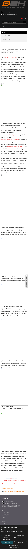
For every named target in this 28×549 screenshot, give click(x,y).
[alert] (14, 537)
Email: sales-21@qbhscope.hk (10, 503)
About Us (4, 521)
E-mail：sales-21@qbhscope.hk (10, 14)
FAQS (3, 523)
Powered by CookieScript (14, 547)
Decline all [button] (20, 542)
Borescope (4, 510)
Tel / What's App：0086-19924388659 (11, 12)
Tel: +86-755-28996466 (9, 501)
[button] (14, 545)
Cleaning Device (5, 512)
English (25, 18)
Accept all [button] (7, 542)
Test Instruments (5, 514)
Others (3, 517)
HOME (3, 26)
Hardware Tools (5, 515)
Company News (6, 35)
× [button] (26, 526)
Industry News (6, 39)
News (3, 525)
